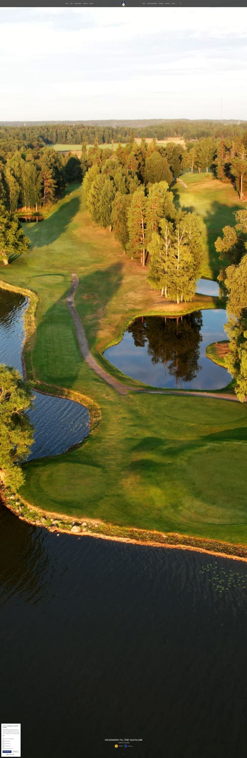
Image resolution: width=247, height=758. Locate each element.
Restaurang (78, 3)
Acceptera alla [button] (7, 751)
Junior (91, 3)
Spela (67, 3)
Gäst (71, 3)
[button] (11, 754)
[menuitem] (144, 4)
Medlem (85, 3)
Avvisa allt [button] (15, 751)
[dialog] (11, 740)
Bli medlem (121, 746)
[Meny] (180, 4)
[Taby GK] (123, 4)
